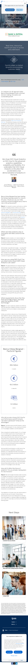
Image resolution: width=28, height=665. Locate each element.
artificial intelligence (5, 212)
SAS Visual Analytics (16, 120)
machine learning (17, 212)
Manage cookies (14, 655)
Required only (18, 652)
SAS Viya (13, 81)
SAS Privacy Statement (20, 643)
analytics (23, 217)
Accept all (9, 652)
